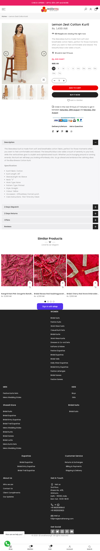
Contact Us (8, 488)
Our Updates (8, 497)
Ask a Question (76, 126)
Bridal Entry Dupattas (59, 367)
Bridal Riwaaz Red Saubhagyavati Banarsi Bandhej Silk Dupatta (62, 294)
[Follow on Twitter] (57, 531)
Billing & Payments (74, 466)
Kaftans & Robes (58, 346)
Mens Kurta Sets (10, 444)
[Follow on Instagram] (62, 531)
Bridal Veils (55, 359)
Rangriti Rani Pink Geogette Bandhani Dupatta (21, 294)
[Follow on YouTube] (72, 531)
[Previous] (6, 53)
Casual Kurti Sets (58, 330)
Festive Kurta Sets (10, 393)
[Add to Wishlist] (30, 253)
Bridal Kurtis (55, 334)
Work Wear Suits (57, 326)
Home (4, 16)
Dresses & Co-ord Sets (60, 342)
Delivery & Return (59, 126)
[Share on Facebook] (53, 131)
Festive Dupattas (58, 350)
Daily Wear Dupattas (59, 363)
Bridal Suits (55, 318)
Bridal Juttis (8, 440)
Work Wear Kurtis (58, 338)
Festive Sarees (57, 379)
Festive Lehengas (58, 371)
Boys (74, 393)
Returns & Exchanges (74, 462)
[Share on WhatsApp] (71, 131)
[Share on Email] (67, 131)
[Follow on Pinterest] (67, 531)
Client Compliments (11, 492)
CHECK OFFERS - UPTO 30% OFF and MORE (50, 2)
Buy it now (75, 95)
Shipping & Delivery (74, 470)
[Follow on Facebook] (53, 531)
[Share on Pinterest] (62, 131)
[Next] (43, 53)
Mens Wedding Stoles (12, 397)
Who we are (8, 484)
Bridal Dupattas (57, 355)
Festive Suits (56, 322)
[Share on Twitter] (57, 131)
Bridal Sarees (56, 375)
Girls (74, 397)
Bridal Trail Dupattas (11, 423)
